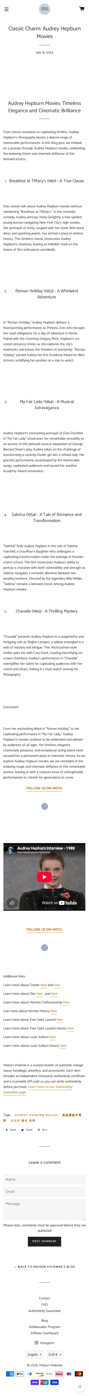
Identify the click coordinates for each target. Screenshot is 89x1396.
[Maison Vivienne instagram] (44, 809)
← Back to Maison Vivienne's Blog (44, 1266)
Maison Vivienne (50, 1365)
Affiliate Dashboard (44, 1333)
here (43, 985)
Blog (44, 1321)
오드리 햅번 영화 (23, 1120)
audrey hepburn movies (36, 1115)
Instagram (46, 1343)
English (33, 1355)
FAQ (44, 1305)
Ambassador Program (44, 1327)
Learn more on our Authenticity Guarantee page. (37, 1089)
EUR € (53, 1355)
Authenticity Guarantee (44, 1311)
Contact (44, 1298)
